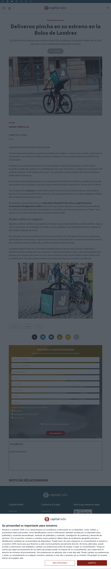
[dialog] (55, 541)
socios (27, 530)
